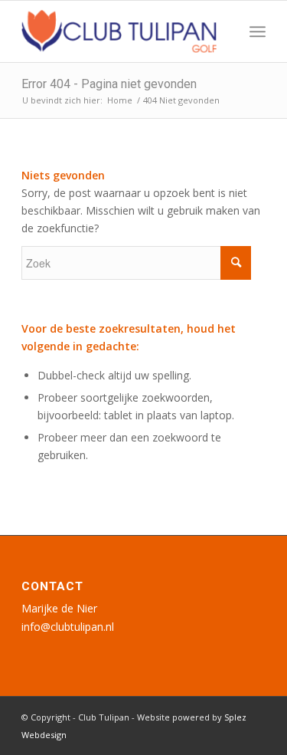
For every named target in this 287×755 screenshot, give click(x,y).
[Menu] (257, 31)
